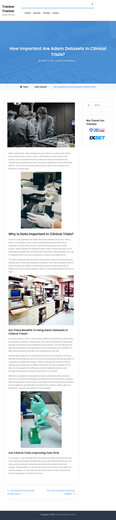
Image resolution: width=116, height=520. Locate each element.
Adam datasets (41, 87)
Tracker (27, 13)
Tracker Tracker (62, 514)
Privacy (72, 514)
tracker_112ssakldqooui (66, 61)
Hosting (46, 13)
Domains (37, 13)
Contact (55, 13)
